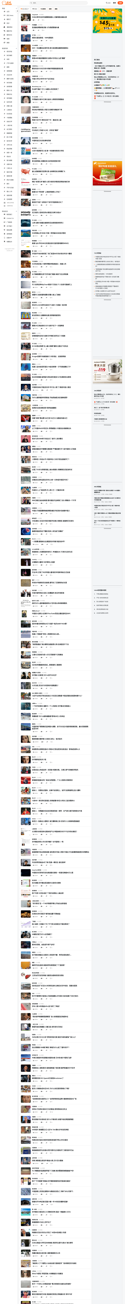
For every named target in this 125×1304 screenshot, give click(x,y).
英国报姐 (34, 652)
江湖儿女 (9, 168)
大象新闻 (34, 1261)
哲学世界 (9, 102)
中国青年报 (35, 76)
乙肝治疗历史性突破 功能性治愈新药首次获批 (48, 975)
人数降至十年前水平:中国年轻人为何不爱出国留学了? (50, 459)
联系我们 (9, 214)
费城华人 (34, 282)
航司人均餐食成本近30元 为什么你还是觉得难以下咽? (50, 1088)
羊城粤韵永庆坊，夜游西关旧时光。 (105, 93)
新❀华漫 (9, 137)
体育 (8, 59)
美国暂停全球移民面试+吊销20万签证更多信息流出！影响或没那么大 (56, 749)
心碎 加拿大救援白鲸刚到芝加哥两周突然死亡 (48, 223)
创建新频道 (10, 206)
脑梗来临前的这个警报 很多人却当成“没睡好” (47, 531)
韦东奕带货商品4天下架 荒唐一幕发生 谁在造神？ (49, 862)
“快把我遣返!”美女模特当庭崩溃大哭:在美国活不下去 (50, 644)
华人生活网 (35, 97)
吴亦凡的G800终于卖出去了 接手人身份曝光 (47, 439)
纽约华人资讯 (35, 601)
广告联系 (9, 222)
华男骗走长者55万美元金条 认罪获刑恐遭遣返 (48, 99)
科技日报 (34, 230)
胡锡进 (34, 446)
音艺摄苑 (9, 98)
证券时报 (34, 1158)
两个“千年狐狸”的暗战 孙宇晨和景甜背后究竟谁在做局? (51, 1181)
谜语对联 (9, 195)
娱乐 (8, 184)
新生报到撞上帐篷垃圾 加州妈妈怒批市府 (46, 161)
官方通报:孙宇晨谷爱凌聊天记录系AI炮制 (46, 883)
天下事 (34, 35)
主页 (8, 11)
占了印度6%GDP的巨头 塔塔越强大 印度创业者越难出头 (51, 428)
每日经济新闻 (35, 973)
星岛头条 (34, 1240)
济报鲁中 (34, 56)
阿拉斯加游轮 (98, 63)
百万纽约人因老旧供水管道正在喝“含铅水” (47, 212)
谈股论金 (9, 164)
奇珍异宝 (9, 51)
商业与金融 (10, 180)
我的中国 (9, 172)
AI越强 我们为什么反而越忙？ (42, 934)
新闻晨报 (34, 241)
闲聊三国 (9, 106)
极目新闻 (34, 179)
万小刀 (34, 539)
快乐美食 (9, 82)
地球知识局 (35, 1220)
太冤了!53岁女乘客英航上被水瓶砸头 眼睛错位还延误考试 (52, 469)
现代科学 (9, 141)
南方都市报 (35, 1096)
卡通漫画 (9, 117)
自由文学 (9, 121)
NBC (33, 747)
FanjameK (35, 14)
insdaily (34, 559)
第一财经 (34, 251)
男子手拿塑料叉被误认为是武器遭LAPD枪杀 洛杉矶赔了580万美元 (55, 996)
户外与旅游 (10, 63)
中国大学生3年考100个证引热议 (43, 79)
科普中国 (34, 395)
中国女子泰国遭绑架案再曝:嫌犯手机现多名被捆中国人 (51, 511)
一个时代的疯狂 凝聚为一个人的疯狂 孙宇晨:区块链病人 (51, 706)
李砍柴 (34, 1045)
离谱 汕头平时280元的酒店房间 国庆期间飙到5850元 (50, 243)
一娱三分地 (35, 1024)
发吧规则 (9, 234)
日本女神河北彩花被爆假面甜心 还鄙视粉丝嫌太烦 (49, 17)
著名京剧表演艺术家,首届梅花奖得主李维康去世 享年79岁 (52, 1294)
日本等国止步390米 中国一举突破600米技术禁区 (49, 233)
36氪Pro (34, 703)
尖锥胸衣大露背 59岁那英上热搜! (43, 562)
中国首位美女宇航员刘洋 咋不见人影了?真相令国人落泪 (51, 387)
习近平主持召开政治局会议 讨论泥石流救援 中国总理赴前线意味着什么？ (57, 696)
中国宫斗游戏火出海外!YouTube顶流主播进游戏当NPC (51, 613)
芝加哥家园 (35, 117)
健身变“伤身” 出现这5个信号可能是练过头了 (47, 202)
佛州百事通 (35, 642)
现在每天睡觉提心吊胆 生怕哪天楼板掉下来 (47, 110)
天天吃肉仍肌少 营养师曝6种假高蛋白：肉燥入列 (49, 264)
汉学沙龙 (9, 145)
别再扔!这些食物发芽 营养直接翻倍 (44, 408)
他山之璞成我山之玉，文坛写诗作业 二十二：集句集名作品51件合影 (106, 78)
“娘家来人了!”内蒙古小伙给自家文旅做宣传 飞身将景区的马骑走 (54, 1263)
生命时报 (34, 529)
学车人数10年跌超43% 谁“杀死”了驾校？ (46, 1006)
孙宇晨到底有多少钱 (39, 759)
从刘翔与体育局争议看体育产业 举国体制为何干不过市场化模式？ (55, 831)
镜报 (33, 962)
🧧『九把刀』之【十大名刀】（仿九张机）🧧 (107, 97)
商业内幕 (34, 128)
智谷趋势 (34, 714)
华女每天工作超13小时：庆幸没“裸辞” (45, 130)
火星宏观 (34, 829)
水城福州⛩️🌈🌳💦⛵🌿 (102, 85)
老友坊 (9, 156)
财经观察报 (35, 138)
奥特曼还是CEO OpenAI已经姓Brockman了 (48, 1078)
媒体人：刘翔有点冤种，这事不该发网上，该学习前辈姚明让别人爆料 (56, 790)
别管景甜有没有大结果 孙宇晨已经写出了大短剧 (48, 336)
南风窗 (34, 189)
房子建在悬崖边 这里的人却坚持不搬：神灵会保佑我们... (51, 955)
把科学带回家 (35, 1168)
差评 (33, 580)
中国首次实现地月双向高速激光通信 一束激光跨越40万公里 (52, 873)
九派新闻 (34, 487)
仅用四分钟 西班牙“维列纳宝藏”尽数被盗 (46, 914)
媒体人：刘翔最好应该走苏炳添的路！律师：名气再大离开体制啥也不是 (57, 811)
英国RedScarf (36, 611)
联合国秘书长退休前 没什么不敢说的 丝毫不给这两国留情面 (52, 1119)
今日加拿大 (35, 261)
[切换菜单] (17, 11)
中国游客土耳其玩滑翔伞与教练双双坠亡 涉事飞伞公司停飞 (52, 1191)
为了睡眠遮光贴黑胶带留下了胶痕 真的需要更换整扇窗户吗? (53, 1171)
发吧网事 (9, 86)
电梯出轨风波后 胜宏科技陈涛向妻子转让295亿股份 (50, 1140)
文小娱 (34, 1302)
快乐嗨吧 (9, 55)
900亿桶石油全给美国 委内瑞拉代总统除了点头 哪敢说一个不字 (54, 500)
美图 (8, 43)
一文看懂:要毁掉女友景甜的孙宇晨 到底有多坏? (48, 541)
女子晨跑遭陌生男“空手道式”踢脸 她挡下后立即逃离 (50, 274)
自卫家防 (9, 129)
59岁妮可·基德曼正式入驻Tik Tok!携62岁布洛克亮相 (50, 1130)
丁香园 (34, 921)
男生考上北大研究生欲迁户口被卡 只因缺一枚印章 (49, 305)
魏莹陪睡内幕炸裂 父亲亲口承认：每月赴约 (47, 739)
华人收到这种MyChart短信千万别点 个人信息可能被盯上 (52, 284)
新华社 (34, 292)
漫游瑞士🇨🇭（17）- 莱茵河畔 (103, 71)
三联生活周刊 (35, 901)
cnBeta (34, 1271)
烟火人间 (9, 191)
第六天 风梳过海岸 (99, 74)
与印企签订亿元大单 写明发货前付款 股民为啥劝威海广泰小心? (54, 1037)
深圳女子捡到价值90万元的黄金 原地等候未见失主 (49, 1109)
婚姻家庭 (9, 133)
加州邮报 (34, 158)
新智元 (34, 364)
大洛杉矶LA (35, 66)
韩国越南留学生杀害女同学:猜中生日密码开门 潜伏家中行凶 (53, 1150)
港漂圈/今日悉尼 (36, 672)
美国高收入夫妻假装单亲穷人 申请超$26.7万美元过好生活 (52, 552)
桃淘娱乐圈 (35, 1127)
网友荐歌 (9, 149)
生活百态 (9, 114)
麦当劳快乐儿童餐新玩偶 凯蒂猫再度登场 (46, 315)
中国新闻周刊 (35, 107)
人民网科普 (35, 405)
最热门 (9, 19)
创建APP (9, 238)
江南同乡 (9, 110)
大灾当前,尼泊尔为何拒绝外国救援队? (45, 685)
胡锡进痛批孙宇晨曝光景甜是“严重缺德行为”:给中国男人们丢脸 (54, 449)
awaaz (34, 819)
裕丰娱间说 (35, 436)
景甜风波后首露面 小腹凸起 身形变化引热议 (47, 1027)
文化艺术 (9, 75)
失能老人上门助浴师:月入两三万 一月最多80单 (48, 490)
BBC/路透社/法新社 (37, 693)
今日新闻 (43, 9)
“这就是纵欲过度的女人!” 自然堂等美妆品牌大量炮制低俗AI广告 (54, 1099)
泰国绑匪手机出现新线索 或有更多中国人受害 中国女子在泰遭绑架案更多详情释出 (60, 852)
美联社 (34, 952)
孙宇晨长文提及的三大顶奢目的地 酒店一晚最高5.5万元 (51, 1212)
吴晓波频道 (35, 1004)
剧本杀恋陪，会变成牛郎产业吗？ (43, 944)
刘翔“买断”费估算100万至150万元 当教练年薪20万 (49, 418)
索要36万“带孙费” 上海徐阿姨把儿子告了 (46, 192)
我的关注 (9, 35)
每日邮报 (34, 313)
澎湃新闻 (34, 839)
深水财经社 (35, 1178)
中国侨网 (34, 849)
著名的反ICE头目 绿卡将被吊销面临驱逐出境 (47, 68)
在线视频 (9, 199)
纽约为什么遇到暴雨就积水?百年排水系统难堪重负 (49, 603)
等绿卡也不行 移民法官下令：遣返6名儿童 (46, 120)
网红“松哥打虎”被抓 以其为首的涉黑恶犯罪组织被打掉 (51, 182)
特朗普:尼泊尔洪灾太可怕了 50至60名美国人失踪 (49, 1232)
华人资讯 (34, 169)
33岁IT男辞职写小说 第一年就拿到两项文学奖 (48, 151)
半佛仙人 (34, 942)
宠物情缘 (9, 71)
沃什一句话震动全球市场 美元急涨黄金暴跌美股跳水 (50, 48)
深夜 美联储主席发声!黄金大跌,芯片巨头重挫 (47, 1160)
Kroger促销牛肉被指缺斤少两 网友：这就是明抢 (49, 356)
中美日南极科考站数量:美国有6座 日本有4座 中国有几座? (52, 1058)
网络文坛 (9, 94)
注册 (120, 3)
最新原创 (9, 27)
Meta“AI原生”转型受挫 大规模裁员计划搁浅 (47, 1274)
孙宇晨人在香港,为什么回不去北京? (44, 675)
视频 (8, 39)
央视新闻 (34, 1250)
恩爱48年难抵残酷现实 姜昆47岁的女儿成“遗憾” (48, 58)
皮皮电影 (34, 385)
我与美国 (9, 160)
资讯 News (10, 15)
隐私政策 (9, 230)
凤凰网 (34, 498)
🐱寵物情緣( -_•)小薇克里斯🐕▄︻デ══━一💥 (107, 89)
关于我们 (9, 226)
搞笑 (8, 67)
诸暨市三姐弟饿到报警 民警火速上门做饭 (46, 295)
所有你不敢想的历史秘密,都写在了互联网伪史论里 (49, 583)
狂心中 (34, 757)
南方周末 (34, 148)
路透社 (34, 724)
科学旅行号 (35, 1055)
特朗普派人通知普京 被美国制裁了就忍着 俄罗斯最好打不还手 (53, 1068)
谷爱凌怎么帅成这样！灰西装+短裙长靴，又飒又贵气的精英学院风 (55, 770)
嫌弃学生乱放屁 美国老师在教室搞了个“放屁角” (48, 965)
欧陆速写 (34, 518)
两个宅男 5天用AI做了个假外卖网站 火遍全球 (47, 893)
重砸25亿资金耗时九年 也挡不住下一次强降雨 (48, 326)
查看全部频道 (10, 203)
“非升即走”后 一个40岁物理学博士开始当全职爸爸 (49, 903)
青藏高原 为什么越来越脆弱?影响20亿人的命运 (48, 716)
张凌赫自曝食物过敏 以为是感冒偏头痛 (45, 27)
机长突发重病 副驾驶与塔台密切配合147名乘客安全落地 (51, 377)
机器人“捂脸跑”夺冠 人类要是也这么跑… (46, 634)
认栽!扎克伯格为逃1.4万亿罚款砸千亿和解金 (47, 655)
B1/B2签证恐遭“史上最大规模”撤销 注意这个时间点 (50, 346)
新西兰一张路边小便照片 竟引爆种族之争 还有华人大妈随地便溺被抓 (56, 821)
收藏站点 (9, 242)
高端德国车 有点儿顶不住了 (41, 1222)
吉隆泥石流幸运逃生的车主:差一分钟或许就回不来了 (50, 480)
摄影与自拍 (10, 79)
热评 (8, 23)
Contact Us (10, 218)
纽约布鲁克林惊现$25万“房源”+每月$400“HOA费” (49, 624)
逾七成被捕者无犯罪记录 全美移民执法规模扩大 (48, 171)
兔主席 (34, 662)
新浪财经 (34, 1137)
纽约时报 (34, 621)
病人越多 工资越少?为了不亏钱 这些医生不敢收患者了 (51, 924)
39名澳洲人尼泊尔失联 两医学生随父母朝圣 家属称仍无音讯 (53, 521)
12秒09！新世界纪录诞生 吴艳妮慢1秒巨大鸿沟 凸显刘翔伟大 (53, 801)
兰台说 (34, 1086)
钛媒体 (34, 426)
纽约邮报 (34, 210)
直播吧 (34, 415)
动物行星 (34, 1199)
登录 (114, 3)
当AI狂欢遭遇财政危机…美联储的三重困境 (47, 665)
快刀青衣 (34, 932)
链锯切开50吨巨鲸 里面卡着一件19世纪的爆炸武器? (50, 1202)
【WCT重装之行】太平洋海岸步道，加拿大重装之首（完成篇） (107, 67)
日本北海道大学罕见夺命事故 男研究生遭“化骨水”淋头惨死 (52, 1243)
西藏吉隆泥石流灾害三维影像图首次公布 (46, 1253)
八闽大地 (9, 125)
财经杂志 (34, 457)
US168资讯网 (35, 549)
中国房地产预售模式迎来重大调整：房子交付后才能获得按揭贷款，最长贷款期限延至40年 (60, 727)
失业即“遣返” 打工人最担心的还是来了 (45, 89)
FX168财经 (35, 45)
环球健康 (34, 25)
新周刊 (34, 333)
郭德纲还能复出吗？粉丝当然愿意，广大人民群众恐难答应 (52, 780)
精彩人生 (9, 90)
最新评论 (9, 31)
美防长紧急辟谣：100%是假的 (42, 38)
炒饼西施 (97, 82)
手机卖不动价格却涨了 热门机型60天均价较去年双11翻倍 (52, 254)
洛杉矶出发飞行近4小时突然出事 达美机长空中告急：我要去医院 (54, 986)
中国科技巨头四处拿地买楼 (41, 140)
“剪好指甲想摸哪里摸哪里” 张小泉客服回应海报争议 (50, 1017)
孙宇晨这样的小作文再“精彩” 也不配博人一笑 (47, 842)
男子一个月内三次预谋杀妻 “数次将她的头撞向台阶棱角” (51, 1284)
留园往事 (9, 176)
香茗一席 (9, 152)
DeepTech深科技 (36, 870)
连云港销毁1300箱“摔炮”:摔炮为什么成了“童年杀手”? (50, 1047)
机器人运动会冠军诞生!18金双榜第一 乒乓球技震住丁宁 (51, 367)
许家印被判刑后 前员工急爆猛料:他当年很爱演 (48, 593)
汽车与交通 (10, 187)
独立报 (34, 467)
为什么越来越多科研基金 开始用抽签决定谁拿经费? (50, 397)
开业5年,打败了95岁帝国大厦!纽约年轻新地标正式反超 (51, 572)
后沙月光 (34, 683)
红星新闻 (34, 477)
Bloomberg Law (36, 86)
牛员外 (34, 767)
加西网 (34, 200)
